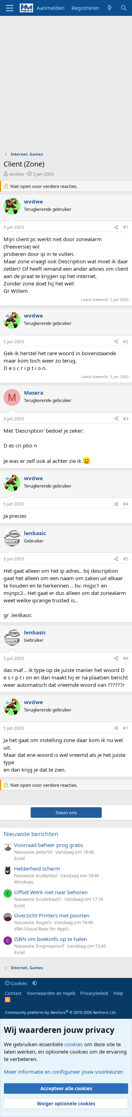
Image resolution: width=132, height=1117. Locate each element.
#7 (125, 728)
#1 (125, 227)
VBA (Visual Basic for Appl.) (41, 928)
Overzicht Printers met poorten (51, 915)
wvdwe (16, 174)
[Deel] (116, 228)
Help (118, 993)
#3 (125, 419)
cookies (73, 1044)
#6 (125, 658)
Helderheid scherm (37, 868)
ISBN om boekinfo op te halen (50, 938)
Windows (23, 882)
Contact (13, 993)
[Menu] (9, 8)
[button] (34, 983)
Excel (19, 858)
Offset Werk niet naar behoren (51, 892)
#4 (125, 504)
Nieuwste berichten (31, 834)
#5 (125, 559)
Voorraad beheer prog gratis (48, 844)
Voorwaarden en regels (51, 993)
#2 (125, 342)
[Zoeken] (124, 7)
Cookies (18, 983)
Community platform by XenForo (61, 1012)
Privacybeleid (94, 993)
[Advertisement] (66, 85)
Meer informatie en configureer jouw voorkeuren (63, 1071)
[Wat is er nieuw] (110, 7)
